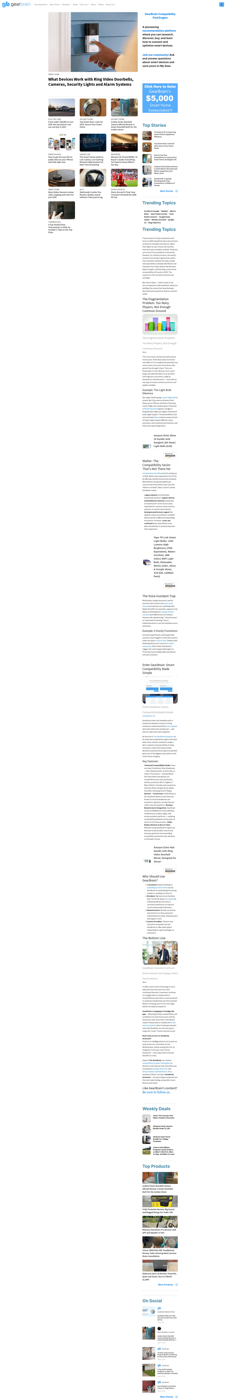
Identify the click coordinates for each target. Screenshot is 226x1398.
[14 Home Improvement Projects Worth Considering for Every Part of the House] (148, 1353)
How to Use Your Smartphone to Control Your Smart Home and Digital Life (165, 157)
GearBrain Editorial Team (166, 1312)
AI (154, 793)
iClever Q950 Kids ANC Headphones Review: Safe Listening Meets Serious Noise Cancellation (159, 1253)
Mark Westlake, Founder (166, 1332)
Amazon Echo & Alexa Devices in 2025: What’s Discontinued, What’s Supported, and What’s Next (166, 169)
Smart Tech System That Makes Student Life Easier (163, 1116)
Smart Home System (159, 214)
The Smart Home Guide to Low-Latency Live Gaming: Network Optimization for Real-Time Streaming (92, 161)
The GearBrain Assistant (163, 736)
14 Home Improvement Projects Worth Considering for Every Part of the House (167, 1355)
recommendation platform (159, 30)
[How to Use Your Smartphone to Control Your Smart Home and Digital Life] (147, 158)
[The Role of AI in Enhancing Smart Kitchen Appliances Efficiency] (147, 135)
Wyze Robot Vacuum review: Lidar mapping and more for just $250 (61, 195)
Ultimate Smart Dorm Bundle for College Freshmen (161, 1139)
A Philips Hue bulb (149, 409)
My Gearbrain (40, 4)
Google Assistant (160, 1069)
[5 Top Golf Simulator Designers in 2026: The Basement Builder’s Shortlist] (148, 1370)
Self (82, 189)
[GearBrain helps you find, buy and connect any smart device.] (148, 1312)
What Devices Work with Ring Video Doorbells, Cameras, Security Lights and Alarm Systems (90, 82)
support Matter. (168, 498)
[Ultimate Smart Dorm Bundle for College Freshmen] (146, 1140)
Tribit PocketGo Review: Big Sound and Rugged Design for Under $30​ (158, 1211)
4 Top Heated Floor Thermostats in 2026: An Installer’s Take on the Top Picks (60, 228)
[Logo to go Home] (17, 4)
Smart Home (53, 74)
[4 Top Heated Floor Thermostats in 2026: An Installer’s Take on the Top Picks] (61, 210)
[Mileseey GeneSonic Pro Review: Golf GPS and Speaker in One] (160, 1221)
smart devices (171, 726)
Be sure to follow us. (156, 1092)
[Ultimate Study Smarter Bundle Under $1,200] (146, 1129)
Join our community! (155, 54)
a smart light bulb (168, 397)
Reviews (66, 4)
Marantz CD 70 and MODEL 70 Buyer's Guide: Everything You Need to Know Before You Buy (124, 161)
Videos (101, 4)
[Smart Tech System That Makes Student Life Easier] (146, 1118)
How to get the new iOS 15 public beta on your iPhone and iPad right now (60, 159)
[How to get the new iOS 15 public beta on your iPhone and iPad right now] (61, 142)
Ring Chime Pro (154, 223)
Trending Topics (159, 202)
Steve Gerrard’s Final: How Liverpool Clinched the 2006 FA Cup (123, 195)
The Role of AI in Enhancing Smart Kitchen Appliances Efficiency (165, 134)
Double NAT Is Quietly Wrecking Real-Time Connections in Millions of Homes (164, 182)
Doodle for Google (151, 211)
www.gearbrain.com (148, 716)
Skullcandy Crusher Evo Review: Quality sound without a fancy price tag (91, 195)
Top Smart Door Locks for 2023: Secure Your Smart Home (91, 124)
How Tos (84, 4)
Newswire (115, 154)
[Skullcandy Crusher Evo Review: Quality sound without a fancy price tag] (93, 178)
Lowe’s (170, 899)
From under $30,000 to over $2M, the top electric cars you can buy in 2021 (60, 124)
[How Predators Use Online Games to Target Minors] (148, 1386)
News (93, 4)
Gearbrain (165, 1349)
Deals (75, 4)
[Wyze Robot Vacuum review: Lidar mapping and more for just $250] (61, 178)
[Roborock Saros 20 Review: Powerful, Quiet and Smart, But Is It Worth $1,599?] (160, 1265)
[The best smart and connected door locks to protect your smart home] (93, 107)
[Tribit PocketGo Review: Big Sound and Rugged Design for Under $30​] (160, 1201)
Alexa (156, 417)
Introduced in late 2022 (151, 473)
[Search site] (221, 4)
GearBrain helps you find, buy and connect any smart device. (167, 1318)
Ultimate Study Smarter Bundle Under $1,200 (163, 1127)
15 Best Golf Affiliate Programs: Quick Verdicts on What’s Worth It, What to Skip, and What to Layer (164, 1150)
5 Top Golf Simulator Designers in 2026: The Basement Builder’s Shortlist (167, 1371)
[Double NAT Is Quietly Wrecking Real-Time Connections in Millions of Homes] (147, 182)
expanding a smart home (157, 887)
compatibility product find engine (156, 1063)
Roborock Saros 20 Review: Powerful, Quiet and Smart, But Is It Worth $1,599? (159, 1276)
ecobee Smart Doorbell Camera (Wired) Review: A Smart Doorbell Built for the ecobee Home (124, 125)
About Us (110, 4)
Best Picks (54, 4)
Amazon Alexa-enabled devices (154, 1071)
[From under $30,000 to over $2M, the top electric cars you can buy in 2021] (61, 107)
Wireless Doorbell (159, 220)
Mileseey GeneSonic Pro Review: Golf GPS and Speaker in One (159, 1231)
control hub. (161, 640)
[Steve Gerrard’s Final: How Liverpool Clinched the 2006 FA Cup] (124, 178)
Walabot (164, 211)
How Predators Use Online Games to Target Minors (166, 1387)
